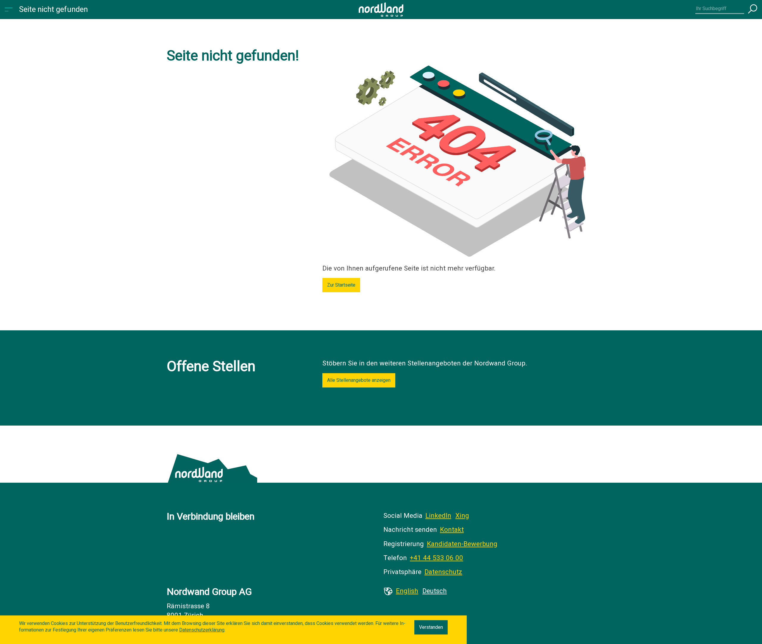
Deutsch (434, 591)
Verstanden (431, 627)
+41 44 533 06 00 (436, 558)
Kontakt (452, 529)
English (407, 591)
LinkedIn (438, 515)
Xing (462, 515)
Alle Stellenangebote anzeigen (359, 380)
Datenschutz (443, 572)
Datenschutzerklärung (201, 630)
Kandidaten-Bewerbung (462, 544)
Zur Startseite (341, 285)
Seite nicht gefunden (53, 9)
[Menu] (9, 9)
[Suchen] (752, 9)
